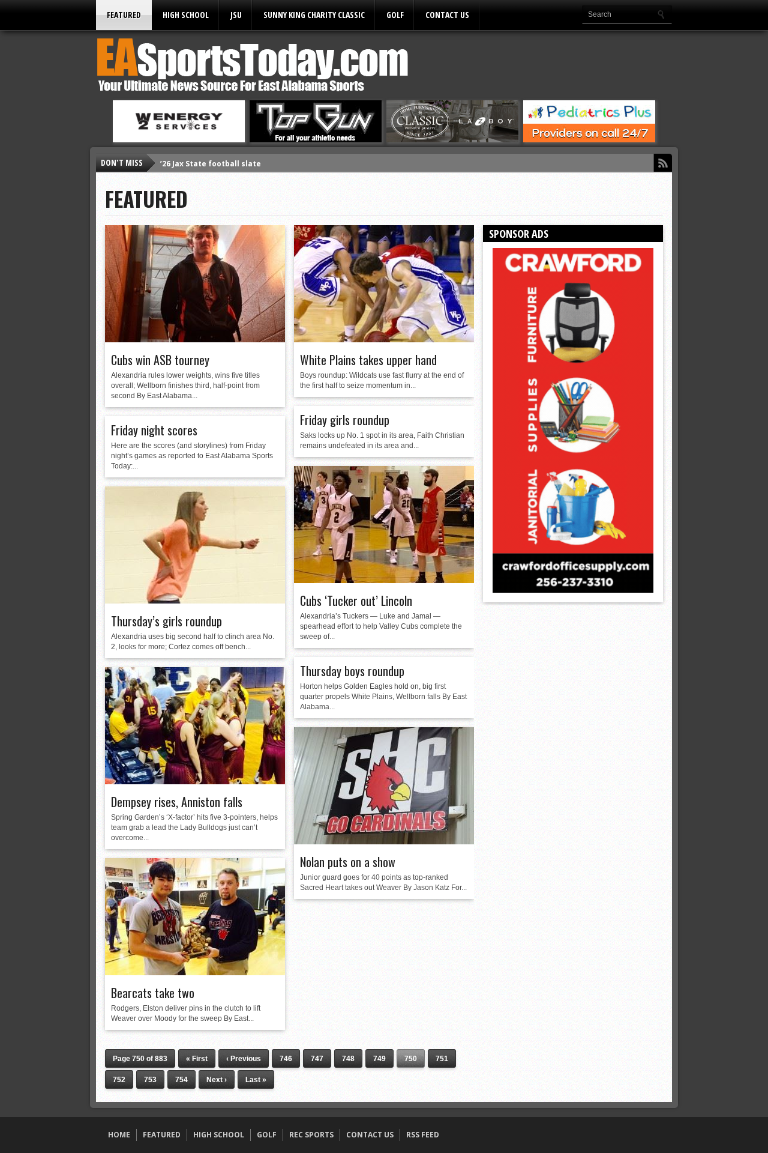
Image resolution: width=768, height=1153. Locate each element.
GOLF (395, 14)
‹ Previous (243, 1059)
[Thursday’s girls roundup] (195, 600)
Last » (255, 1080)
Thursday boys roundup (352, 671)
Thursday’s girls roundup (166, 621)
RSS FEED (422, 1135)
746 (286, 1059)
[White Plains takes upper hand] (384, 339)
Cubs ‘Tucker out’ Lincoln (356, 601)
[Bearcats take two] (195, 972)
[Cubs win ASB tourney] (195, 339)
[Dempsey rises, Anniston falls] (195, 781)
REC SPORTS (311, 1135)
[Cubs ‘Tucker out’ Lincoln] (384, 580)
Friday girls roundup (344, 420)
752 (119, 1080)
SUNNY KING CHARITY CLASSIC (314, 14)
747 (317, 1059)
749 (379, 1059)
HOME (119, 1135)
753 (150, 1080)
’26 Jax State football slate (210, 162)
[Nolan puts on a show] (384, 841)
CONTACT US (447, 14)
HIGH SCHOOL (186, 14)
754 (181, 1080)
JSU (236, 14)
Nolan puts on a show (347, 862)
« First (197, 1059)
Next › (216, 1080)
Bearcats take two (152, 993)
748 (348, 1059)
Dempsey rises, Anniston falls (176, 802)
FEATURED (124, 14)
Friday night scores (154, 430)
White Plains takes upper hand (368, 360)
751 (442, 1059)
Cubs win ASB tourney (160, 360)
